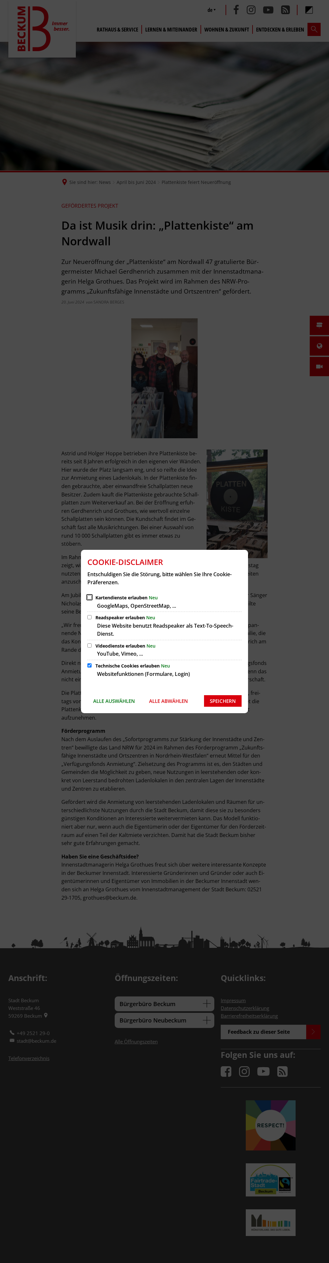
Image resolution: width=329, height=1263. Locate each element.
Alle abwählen (168, 701)
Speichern (223, 701)
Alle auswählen (114, 701)
